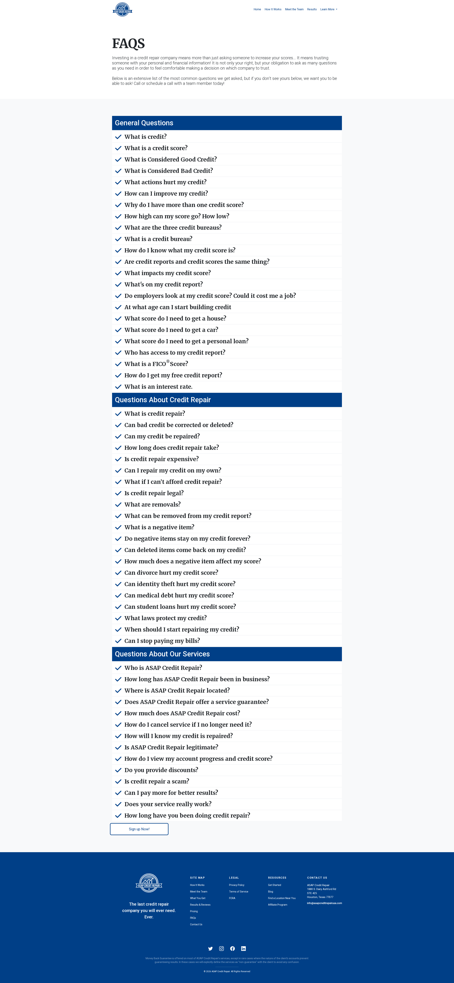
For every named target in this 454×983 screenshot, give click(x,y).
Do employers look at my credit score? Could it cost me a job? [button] (210, 295)
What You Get (197, 898)
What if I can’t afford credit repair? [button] (173, 481)
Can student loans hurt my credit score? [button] (180, 606)
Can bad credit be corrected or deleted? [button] (178, 425)
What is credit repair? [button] (154, 413)
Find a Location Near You (282, 898)
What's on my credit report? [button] (163, 284)
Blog (270, 891)
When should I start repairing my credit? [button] (181, 629)
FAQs (193, 917)
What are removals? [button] (152, 504)
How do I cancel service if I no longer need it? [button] (188, 724)
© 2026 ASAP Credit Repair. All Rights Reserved (227, 971)
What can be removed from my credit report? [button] (187, 516)
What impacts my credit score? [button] (167, 273)
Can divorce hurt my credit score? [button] (171, 572)
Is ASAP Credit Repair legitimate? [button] (171, 747)
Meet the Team (294, 9)
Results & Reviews (200, 904)
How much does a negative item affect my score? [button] (192, 561)
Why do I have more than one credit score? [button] (184, 205)
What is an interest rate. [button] (158, 386)
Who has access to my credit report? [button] (174, 352)
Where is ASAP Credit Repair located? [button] (177, 690)
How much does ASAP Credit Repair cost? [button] (182, 713)
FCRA (232, 898)
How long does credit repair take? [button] (171, 447)
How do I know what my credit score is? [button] (180, 250)
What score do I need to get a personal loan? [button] (186, 341)
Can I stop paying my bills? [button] (162, 641)
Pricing (194, 911)
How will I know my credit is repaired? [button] (178, 736)
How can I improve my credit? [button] (166, 193)
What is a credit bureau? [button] (158, 239)
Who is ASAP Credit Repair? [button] (163, 667)
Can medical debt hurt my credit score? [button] (179, 595)
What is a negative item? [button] (159, 527)
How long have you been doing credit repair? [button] (187, 815)
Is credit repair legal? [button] (154, 493)
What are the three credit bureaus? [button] (173, 227)
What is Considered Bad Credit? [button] (168, 170)
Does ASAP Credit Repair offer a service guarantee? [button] (196, 702)
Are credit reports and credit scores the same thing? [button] (197, 261)
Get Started (274, 885)
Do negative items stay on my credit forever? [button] (187, 538)
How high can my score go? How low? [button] (176, 216)
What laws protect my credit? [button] (165, 618)
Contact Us (196, 924)
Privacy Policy (236, 885)
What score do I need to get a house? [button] (175, 318)
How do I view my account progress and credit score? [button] (198, 758)
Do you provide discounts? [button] (161, 770)
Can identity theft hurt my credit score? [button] (180, 584)
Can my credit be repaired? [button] (162, 436)
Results (312, 9)
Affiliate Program (277, 904)
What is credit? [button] (145, 136)
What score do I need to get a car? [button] (171, 330)
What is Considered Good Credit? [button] (170, 159)
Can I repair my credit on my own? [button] (172, 470)
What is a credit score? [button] (156, 148)
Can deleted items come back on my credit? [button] (185, 550)
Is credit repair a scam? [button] (156, 781)
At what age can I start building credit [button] (177, 307)
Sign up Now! (139, 829)
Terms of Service (238, 891)
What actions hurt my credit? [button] (165, 182)
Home (257, 9)
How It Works (273, 9)
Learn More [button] (327, 9)
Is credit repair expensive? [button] (161, 459)
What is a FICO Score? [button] (156, 363)
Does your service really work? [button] (168, 804)
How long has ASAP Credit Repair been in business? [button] (197, 679)
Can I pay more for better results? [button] (171, 792)
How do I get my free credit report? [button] (173, 375)
